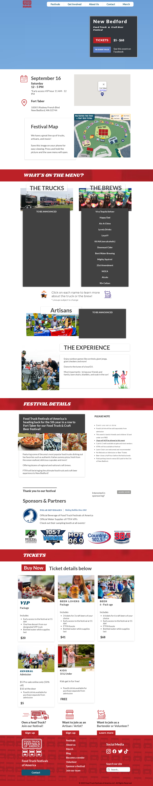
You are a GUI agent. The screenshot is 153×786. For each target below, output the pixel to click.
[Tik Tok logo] (126, 751)
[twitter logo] (120, 751)
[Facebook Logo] (114, 751)
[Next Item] (127, 537)
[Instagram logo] (108, 751)
